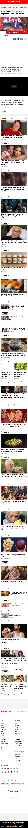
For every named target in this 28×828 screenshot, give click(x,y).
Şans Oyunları (4, 747)
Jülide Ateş (4, 111)
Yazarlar (17, 731)
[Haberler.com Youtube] (8, 772)
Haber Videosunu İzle (14, 32)
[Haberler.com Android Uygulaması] (11, 780)
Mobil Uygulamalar (19, 756)
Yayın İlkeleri (23, 716)
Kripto (2, 731)
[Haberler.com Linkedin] (14, 768)
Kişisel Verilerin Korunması (18, 748)
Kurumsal (17, 739)
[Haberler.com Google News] (2, 768)
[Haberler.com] (6, 711)
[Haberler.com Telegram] (14, 772)
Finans (16, 727)
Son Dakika (3, 729)
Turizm (16, 729)
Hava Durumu (4, 741)
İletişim (13, 716)
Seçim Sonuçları (4, 745)
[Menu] (2, 2)
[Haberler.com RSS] (2, 772)
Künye (17, 716)
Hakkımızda (3, 716)
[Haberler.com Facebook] (5, 768)
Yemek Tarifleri (4, 752)
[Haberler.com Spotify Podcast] (20, 768)
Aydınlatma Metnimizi (11, 826)
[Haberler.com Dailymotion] (17, 772)
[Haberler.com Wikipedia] (5, 772)
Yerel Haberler (18, 733)
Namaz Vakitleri (4, 743)
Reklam (8, 716)
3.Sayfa (2, 733)
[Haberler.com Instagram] (11, 768)
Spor (2, 725)
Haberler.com (4, 739)
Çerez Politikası (18, 745)
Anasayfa (3, 7)
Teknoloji (17, 725)
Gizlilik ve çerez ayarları (7, 796)
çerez (2, 823)
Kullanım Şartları (18, 741)
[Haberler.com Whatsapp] (17, 768)
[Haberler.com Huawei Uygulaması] (18, 780)
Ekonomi (3, 723)
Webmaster (17, 754)
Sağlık (16, 723)
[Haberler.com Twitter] (8, 768)
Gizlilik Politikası (18, 743)
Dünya (2, 735)
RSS (16, 758)
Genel (9, 7)
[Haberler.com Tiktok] (11, 772)
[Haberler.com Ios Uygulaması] (4, 780)
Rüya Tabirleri (4, 749)
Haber (9, 793)
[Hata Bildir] (14, 796)
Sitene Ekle (17, 760)
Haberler (3, 720)
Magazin (3, 727)
